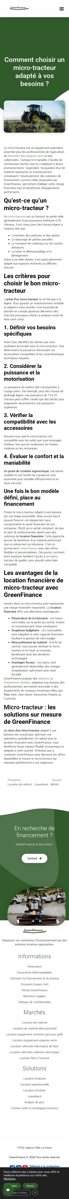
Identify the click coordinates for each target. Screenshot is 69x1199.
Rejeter (30, 1185)
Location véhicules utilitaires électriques (34, 1052)
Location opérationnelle (34, 1084)
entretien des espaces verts (26, 156)
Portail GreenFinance (35, 990)
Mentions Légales (34, 996)
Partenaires (34, 966)
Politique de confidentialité (34, 1002)
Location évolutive (34, 1078)
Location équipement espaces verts (34, 1040)
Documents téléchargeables (34, 972)
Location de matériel (34, 1022)
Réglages (9, 1178)
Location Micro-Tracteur (34, 1058)
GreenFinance (28, 548)
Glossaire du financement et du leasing (34, 978)
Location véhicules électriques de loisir (35, 1046)
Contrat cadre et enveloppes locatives (34, 1108)
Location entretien (34, 1090)
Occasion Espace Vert (34, 984)
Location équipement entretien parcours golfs (34, 1034)
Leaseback (34, 1096)
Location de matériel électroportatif (35, 1028)
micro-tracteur (17, 216)
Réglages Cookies (17, 1192)
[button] (61, 8)
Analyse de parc (34, 1102)
